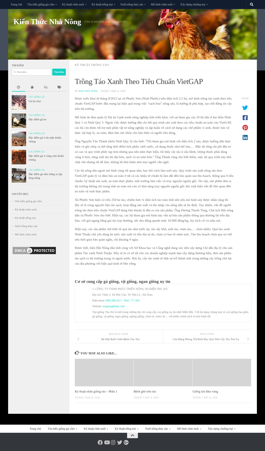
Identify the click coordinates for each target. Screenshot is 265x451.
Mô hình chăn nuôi (162, 4)
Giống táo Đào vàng (205, 391)
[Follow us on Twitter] (119, 442)
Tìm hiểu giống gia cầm (40, 4)
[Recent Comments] (45, 88)
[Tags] (59, 88)
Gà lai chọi (35, 101)
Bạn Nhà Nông (88, 91)
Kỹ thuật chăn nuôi (73, 4)
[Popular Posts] (32, 88)
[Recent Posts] (18, 88)
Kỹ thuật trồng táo (92, 64)
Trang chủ (16, 4)
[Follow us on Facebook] (100, 442)
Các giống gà (37, 97)
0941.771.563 (132, 300)
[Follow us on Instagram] (113, 442)
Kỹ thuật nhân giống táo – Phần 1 (96, 391)
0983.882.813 (114, 300)
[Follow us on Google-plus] (126, 442)
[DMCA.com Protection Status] (34, 254)
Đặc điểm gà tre (38, 119)
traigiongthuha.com (114, 306)
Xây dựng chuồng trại (192, 4)
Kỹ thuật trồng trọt (102, 4)
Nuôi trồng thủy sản (131, 4)
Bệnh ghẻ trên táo (145, 391)
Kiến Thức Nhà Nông (47, 22)
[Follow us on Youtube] (106, 442)
